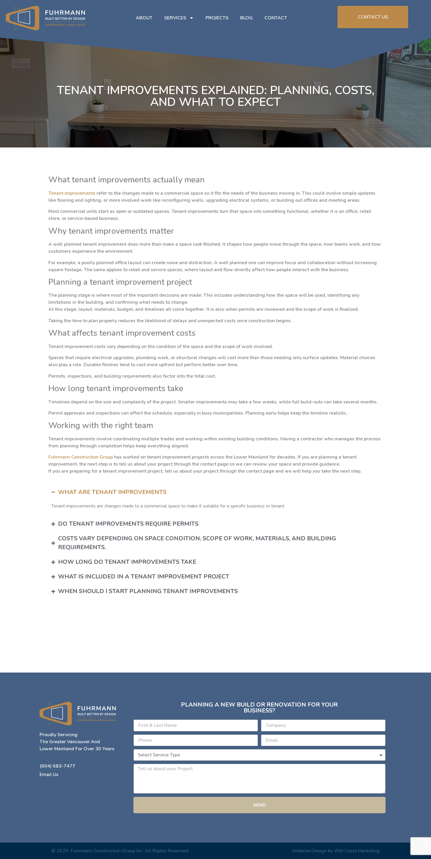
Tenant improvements (71, 193)
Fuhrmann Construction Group (80, 457)
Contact (275, 18)
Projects (217, 18)
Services (175, 18)
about (144, 18)
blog (246, 18)
